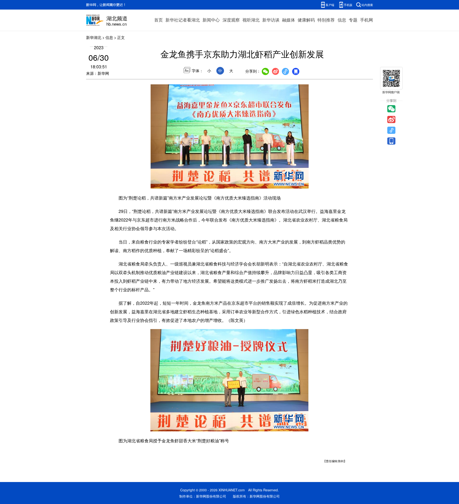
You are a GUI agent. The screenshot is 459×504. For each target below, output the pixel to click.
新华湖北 (93, 37)
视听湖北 (251, 19)
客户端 (330, 5)
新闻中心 (211, 19)
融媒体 (288, 19)
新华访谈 (270, 19)
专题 (353, 19)
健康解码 (306, 19)
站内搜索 (367, 5)
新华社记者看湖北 (182, 19)
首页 (158, 19)
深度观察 (231, 19)
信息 (342, 19)
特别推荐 (326, 19)
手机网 (366, 19)
